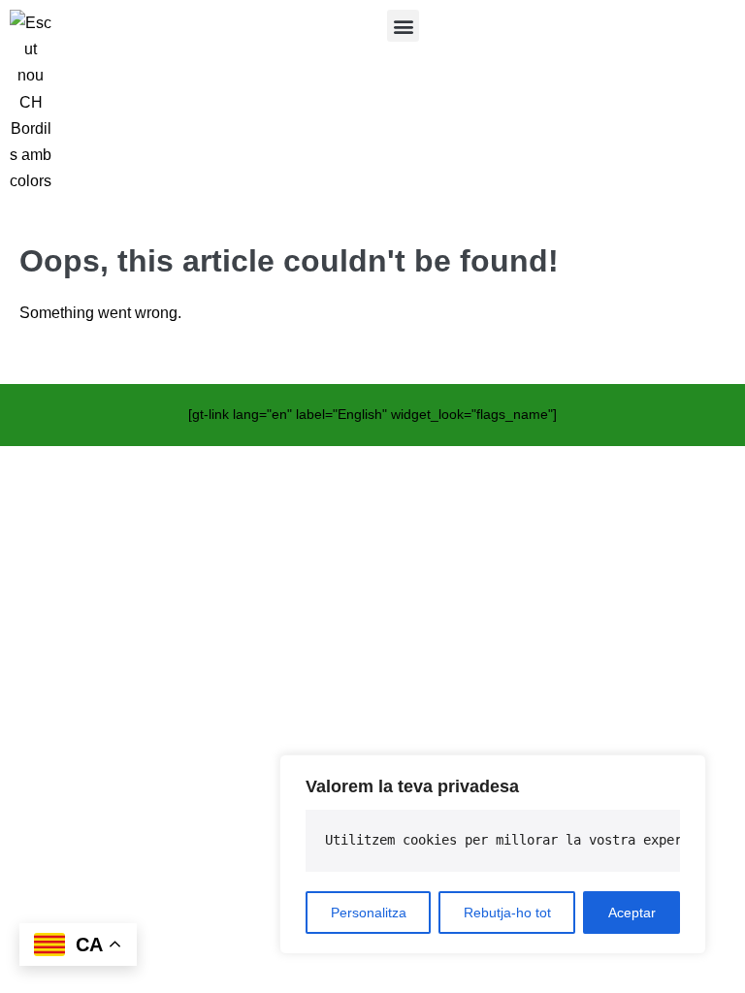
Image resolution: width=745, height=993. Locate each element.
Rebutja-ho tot (507, 912)
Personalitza (368, 912)
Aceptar (632, 912)
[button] (403, 26)
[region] (492, 854)
